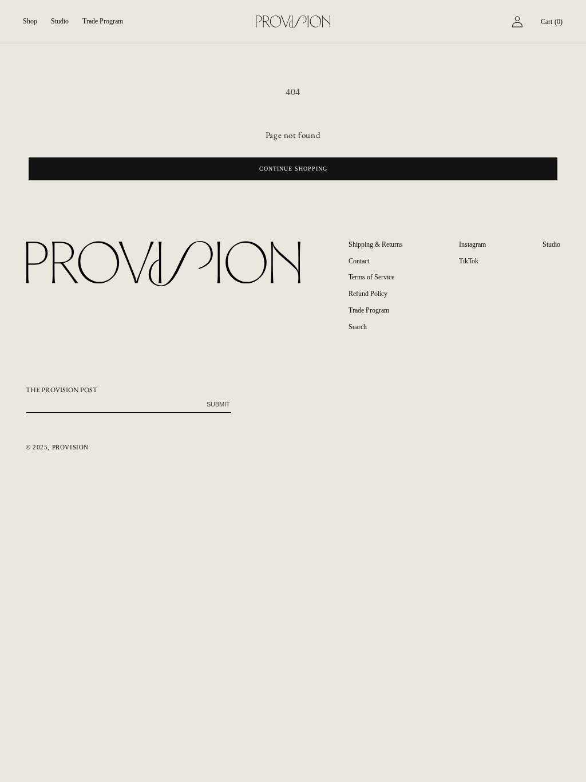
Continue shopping (293, 168)
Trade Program (369, 310)
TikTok (468, 261)
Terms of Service (371, 277)
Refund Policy (368, 294)
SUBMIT (218, 404)
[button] (30, 21)
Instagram (472, 244)
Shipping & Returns (376, 244)
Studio (551, 244)
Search (358, 327)
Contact (359, 261)
